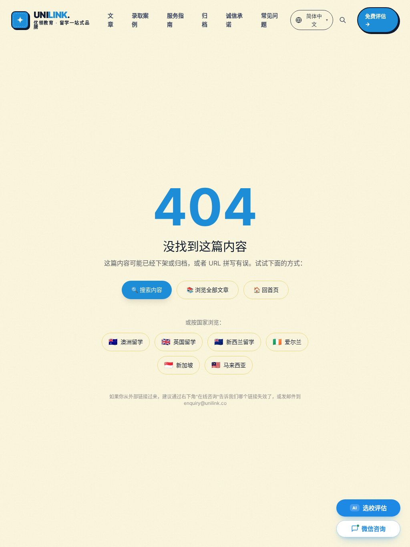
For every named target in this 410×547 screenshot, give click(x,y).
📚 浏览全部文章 (208, 289)
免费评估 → (375, 20)
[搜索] (343, 20)
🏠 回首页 (266, 289)
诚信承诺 (234, 20)
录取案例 (140, 20)
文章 (110, 20)
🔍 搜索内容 (146, 289)
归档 (204, 20)
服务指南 (175, 20)
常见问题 (269, 20)
